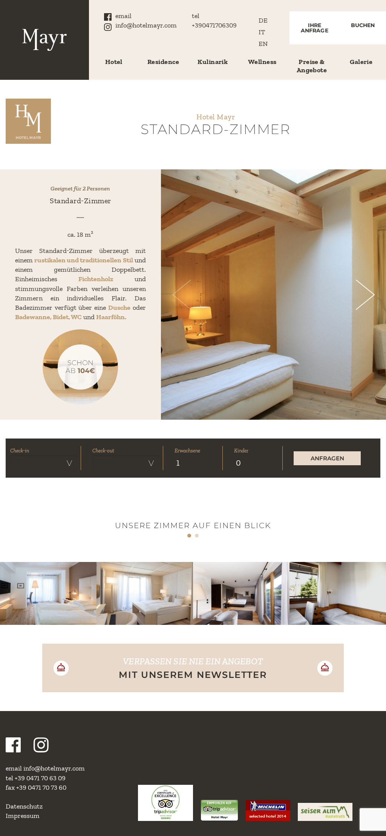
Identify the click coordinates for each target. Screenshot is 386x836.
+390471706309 (214, 25)
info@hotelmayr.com (146, 25)
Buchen (363, 25)
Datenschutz (24, 806)
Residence (163, 62)
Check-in (19, 451)
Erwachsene (187, 451)
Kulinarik (213, 62)
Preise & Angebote (312, 66)
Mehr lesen (48, 612)
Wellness (262, 62)
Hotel (114, 62)
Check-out (103, 451)
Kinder (241, 451)
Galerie (361, 62)
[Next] (360, 295)
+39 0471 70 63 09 (40, 778)
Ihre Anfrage (314, 28)
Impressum (23, 816)
